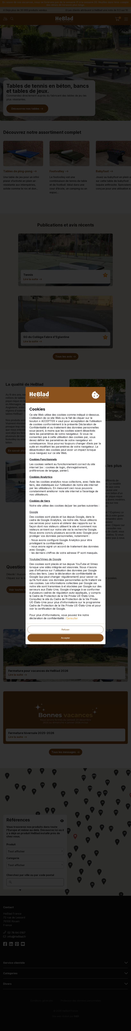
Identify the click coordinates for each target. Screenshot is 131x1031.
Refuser (65, 629)
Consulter (72, 618)
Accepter (65, 638)
